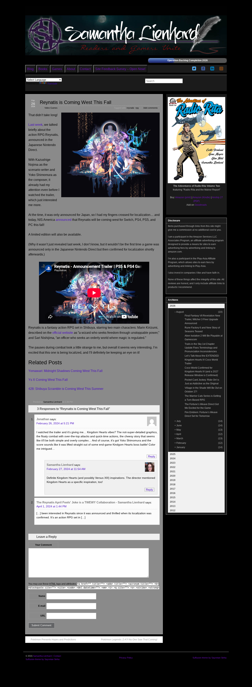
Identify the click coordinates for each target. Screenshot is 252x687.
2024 (172, 458)
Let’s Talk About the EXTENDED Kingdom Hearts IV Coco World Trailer (202, 359)
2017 (172, 488)
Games (57, 69)
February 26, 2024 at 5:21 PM (55, 423)
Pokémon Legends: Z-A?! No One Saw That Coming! (129, 639)
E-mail (41, 606)
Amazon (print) (183, 197)
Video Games (50, 108)
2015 (172, 497)
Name (42, 596)
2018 (172, 484)
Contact (85, 69)
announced (63, 219)
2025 (172, 454)
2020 (172, 475)
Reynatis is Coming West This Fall (75, 102)
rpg (137, 108)
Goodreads (201, 204)
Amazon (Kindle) (201, 197)
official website (62, 332)
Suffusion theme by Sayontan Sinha (42, 659)
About (71, 69)
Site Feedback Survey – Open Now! (120, 69)
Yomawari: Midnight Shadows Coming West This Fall (65, 371)
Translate (52, 83)
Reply (151, 456)
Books (42, 69)
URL (42, 615)
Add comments (150, 108)
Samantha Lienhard (52, 402)
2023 (172, 462)
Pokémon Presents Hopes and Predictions (53, 639)
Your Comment (43, 545)
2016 (172, 493)
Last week (35, 124)
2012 (172, 510)
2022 (172, 467)
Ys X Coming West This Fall (48, 379)
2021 (172, 471)
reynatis (130, 108)
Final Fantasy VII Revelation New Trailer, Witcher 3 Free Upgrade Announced (202, 319)
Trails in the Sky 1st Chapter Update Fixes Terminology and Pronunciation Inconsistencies (201, 348)
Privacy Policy (126, 657)
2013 (172, 506)
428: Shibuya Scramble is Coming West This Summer (65, 388)
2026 (172, 305)
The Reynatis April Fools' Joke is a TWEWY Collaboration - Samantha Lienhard (90, 502)
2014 (172, 501)
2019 (172, 480)
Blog (30, 69)
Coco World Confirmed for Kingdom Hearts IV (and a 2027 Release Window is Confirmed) (201, 371)
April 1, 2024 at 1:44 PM (51, 506)
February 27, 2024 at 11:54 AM (66, 469)
